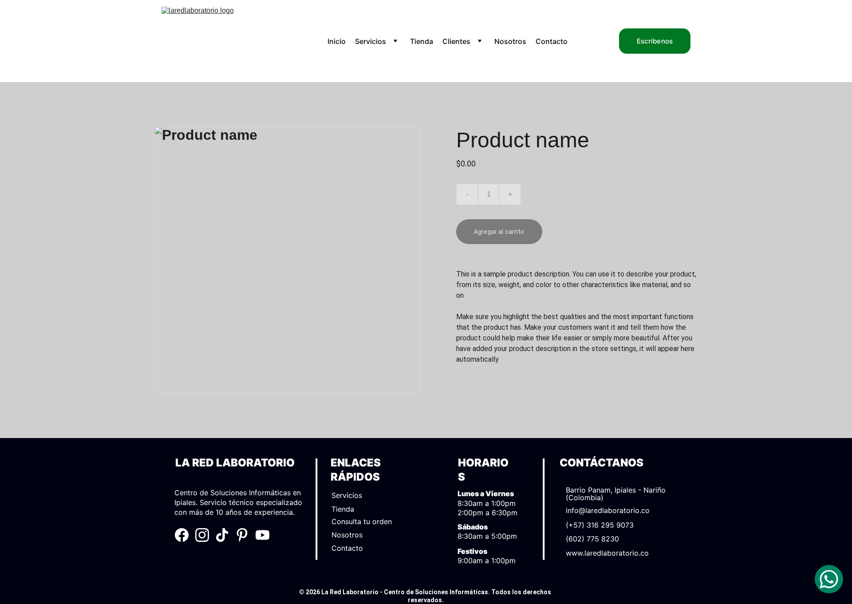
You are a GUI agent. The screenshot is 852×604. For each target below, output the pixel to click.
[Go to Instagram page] (202, 535)
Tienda (421, 41)
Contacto (552, 41)
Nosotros (510, 41)
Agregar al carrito (499, 231)
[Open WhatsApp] (829, 579)
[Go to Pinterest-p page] (242, 535)
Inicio (336, 41)
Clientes (456, 41)
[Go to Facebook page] (182, 535)
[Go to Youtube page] (262, 535)
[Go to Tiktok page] (222, 535)
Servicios (370, 41)
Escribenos (655, 41)
